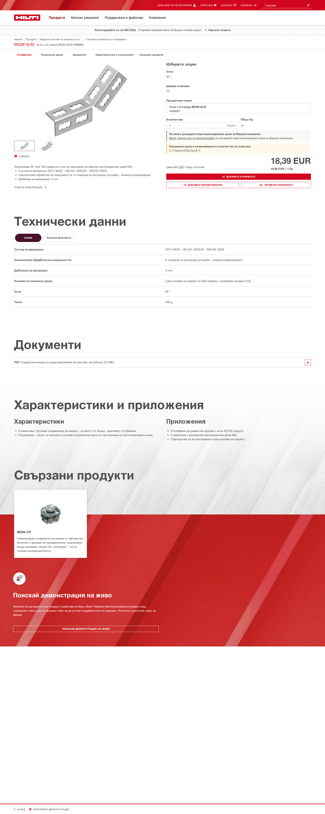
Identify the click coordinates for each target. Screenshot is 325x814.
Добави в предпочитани (205, 184)
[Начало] (27, 17)
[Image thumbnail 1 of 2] (24, 146)
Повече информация (28, 187)
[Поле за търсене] (308, 5)
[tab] (24, 55)
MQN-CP (24, 532)
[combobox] (286, 5)
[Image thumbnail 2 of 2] (47, 146)
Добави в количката (240, 176)
